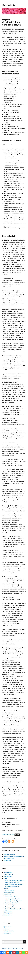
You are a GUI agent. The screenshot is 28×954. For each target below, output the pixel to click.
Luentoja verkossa (9, 892)
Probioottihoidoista (10, 907)
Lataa (17, 834)
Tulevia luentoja (9, 890)
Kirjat (5, 878)
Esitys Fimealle (8, 872)
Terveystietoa (7, 894)
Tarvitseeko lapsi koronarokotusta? (15, 909)
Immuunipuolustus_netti (8, 834)
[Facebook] (3, 841)
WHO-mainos (7, 915)
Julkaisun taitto (8, 876)
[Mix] (9, 841)
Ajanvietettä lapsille (9, 854)
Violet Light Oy (8, 5)
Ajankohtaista (8, 927)
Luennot (6, 888)
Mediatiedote (9, 874)
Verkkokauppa (8, 911)
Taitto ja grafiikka (9, 931)
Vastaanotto (7, 860)
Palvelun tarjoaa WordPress (16, 948)
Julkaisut (6, 929)
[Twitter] (6, 841)
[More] (13, 841)
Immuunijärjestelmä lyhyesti (13, 901)
